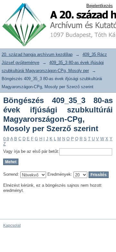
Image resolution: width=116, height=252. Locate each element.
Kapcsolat (12, 225)
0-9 (6, 138)
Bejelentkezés (99, 5)
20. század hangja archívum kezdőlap (37, 54)
